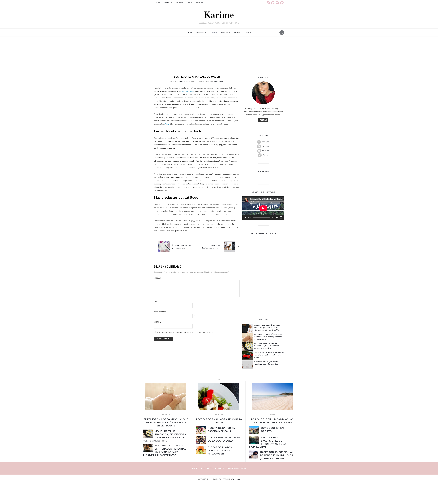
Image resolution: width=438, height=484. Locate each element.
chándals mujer (188, 91)
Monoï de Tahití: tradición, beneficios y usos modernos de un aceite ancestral (268, 345)
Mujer (221, 81)
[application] (263, 208)
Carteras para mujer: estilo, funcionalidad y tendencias (266, 362)
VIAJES (272, 414)
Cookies (219, 468)
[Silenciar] (277, 217)
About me (168, 3)
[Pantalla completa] (281, 217)
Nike (167, 124)
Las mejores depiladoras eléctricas (212, 246)
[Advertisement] (219, 58)
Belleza (200, 32)
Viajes (237, 32)
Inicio (158, 3)
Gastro (224, 32)
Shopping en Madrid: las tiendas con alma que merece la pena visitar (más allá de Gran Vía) (268, 327)
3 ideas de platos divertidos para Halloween (220, 450)
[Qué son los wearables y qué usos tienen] (164, 246)
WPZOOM (236, 479)
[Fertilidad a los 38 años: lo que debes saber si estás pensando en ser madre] (165, 384)
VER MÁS (263, 120)
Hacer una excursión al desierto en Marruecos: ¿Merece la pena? (276, 455)
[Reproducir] (245, 217)
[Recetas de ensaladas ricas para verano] (218, 384)
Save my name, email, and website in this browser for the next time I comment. (185, 332)
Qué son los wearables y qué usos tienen (182, 246)
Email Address (160, 311)
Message (157, 278)
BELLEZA (166, 414)
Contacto (180, 3)
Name (156, 301)
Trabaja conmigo (195, 3)
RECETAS (219, 414)
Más (247, 32)
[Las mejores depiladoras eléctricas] (229, 246)
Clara (181, 81)
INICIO (190, 32)
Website (157, 322)
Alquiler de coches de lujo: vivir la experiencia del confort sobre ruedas (269, 355)
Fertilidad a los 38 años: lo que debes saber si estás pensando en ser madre (268, 336)
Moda (212, 32)
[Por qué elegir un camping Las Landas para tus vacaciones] (272, 384)
